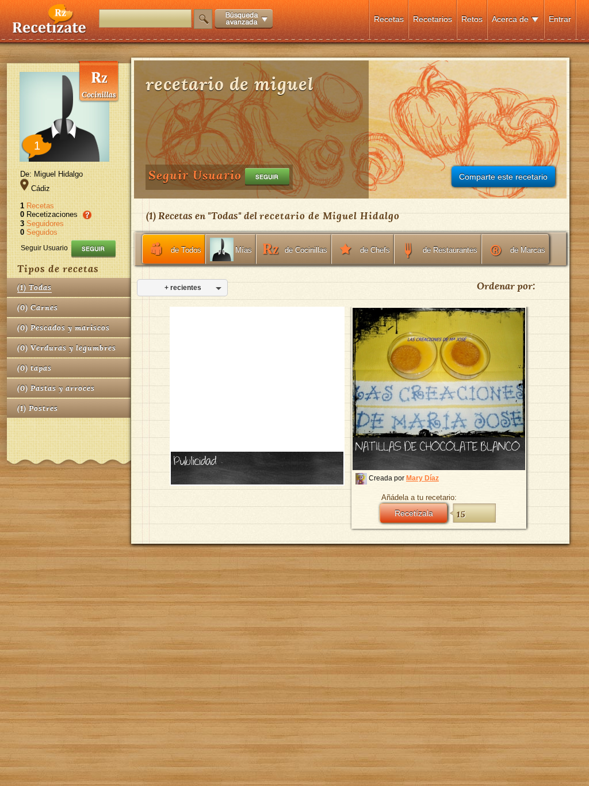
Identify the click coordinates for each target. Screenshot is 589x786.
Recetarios (432, 19)
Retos (472, 19)
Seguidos (42, 232)
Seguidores (45, 223)
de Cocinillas (306, 250)
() (34, 287)
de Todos (186, 250)
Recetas (389, 19)
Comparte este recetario (503, 176)
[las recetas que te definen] (50, 31)
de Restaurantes (450, 250)
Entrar (560, 19)
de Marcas (527, 250)
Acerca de (510, 19)
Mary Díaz (422, 478)
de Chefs (375, 250)
